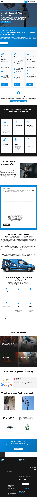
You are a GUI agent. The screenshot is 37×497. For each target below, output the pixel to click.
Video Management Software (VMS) (6, 144)
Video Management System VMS (12, 494)
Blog (35, 469)
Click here (20, 476)
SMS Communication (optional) (6, 218)
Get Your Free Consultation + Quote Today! (18, 101)
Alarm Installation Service (12, 490)
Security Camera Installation (12, 483)
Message (6, 203)
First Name (6, 194)
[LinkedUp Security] (2, 1)
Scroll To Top (2, 455)
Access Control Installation (12, 488)
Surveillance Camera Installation (5, 127)
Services (34, 465)
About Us (34, 471)
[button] (1, 403)
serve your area (21, 444)
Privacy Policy (9, 471)
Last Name (22, 194)
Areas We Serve (33, 467)
